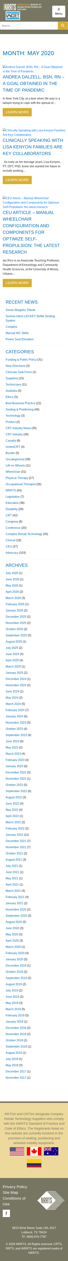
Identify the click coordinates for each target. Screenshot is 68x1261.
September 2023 (16, 735)
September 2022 (16, 791)
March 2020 (13, 946)
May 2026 (12, 585)
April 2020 (12, 940)
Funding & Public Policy (21, 359)
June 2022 (12, 803)
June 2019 (12, 996)
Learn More (17, 112)
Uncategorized (15, 459)
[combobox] (29, 26)
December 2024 (16, 679)
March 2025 (13, 666)
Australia (11, 390)
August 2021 (14, 859)
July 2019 (12, 990)
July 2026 (12, 573)
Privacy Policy (15, 1187)
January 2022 (14, 834)
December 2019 (16, 965)
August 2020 (14, 921)
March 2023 (13, 753)
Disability (12, 509)
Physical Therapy (17, 478)
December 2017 (16, 1071)
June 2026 (12, 579)
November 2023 (16, 722)
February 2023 (15, 760)
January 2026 (14, 610)
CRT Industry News (18, 428)
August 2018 (14, 1052)
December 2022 (16, 772)
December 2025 (16, 616)
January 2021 (14, 903)
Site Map (10, 1192)
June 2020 (12, 928)
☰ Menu (58, 11)
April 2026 (12, 591)
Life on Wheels (15, 465)
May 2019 (12, 1002)
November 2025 (16, 622)
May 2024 (12, 697)
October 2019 (14, 971)
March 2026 (13, 598)
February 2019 (15, 1015)
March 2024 (13, 703)
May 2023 (12, 747)
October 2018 (14, 1040)
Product (11, 421)
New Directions (15, 365)
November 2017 (16, 1077)
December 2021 (16, 840)
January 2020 (14, 959)
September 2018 (16, 1046)
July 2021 (12, 865)
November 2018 (16, 1034)
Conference (13, 527)
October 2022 (14, 784)
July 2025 (12, 647)
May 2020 (12, 934)
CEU (9, 546)
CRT (9, 515)
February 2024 (15, 710)
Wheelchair (13, 471)
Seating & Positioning (20, 409)
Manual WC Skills (17, 333)
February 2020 (15, 953)
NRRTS (11, 490)
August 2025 (14, 641)
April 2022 (12, 816)
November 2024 (16, 685)
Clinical (10, 540)
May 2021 (12, 878)
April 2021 (12, 884)
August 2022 (14, 797)
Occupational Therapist (21, 484)
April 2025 (12, 660)
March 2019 (13, 1009)
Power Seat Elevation (20, 339)
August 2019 (14, 984)
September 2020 (16, 915)
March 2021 (13, 890)
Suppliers (12, 378)
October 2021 (14, 853)
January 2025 (14, 672)
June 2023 (12, 741)
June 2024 (12, 691)
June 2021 (12, 872)
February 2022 (15, 828)
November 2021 (16, 847)
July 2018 (12, 1059)
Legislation (13, 496)
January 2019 (14, 1021)
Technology (13, 415)
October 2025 (14, 629)
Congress (12, 521)
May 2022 (12, 809)
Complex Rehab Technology (24, 534)
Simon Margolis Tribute (20, 309)
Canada (11, 440)
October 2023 (14, 728)
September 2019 (16, 978)
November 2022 (16, 778)
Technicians (13, 384)
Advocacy (12, 552)
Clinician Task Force (19, 372)
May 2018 (12, 1065)
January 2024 (14, 716)
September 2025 (16, 635)
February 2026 (15, 604)
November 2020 (16, 909)
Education (12, 502)
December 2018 (16, 1027)
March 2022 (13, 822)
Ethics (10, 397)
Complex (11, 326)
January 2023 (14, 766)
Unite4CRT (13, 446)
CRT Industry (14, 434)
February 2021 (15, 897)
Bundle (10, 453)
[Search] (63, 26)
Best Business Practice (20, 403)
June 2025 (12, 654)
